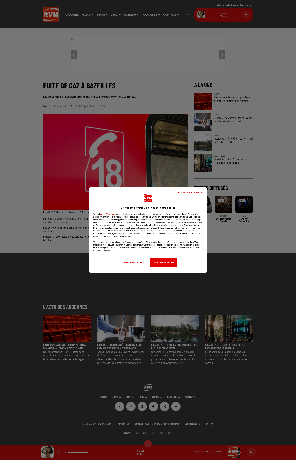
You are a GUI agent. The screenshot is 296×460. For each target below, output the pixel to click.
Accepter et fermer (163, 262)
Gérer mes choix (132, 262)
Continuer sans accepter (189, 192)
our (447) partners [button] (107, 214)
